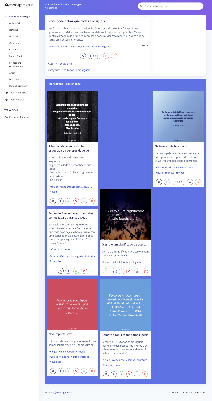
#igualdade (55, 361)
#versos (53, 356)
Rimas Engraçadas (18, 85)
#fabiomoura (66, 256)
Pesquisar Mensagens (20, 117)
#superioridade (164, 167)
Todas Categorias (18, 92)
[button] (114, 56)
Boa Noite (14, 79)
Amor (12, 72)
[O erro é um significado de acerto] (125, 214)
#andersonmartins (183, 167)
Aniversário (15, 23)
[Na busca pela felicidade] (178, 116)
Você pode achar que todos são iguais (77, 21)
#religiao (80, 351)
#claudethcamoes (122, 262)
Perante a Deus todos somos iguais (125, 335)
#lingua (53, 351)
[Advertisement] (178, 36)
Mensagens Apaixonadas (16, 64)
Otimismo (14, 43)
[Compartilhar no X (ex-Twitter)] (83, 56)
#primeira (89, 256)
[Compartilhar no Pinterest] (106, 56)
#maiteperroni (66, 351)
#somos (96, 46)
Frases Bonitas (16, 56)
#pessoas (54, 46)
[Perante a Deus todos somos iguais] (125, 304)
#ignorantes (84, 46)
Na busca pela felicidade (171, 146)
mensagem (21, 5)
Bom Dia (13, 36)
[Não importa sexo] (72, 304)
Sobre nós (173, 392)
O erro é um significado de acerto (124, 244)
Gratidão (13, 49)
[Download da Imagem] (84, 201)
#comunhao (55, 261)
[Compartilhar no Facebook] (91, 56)
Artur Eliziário (64, 63)
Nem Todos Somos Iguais (75, 70)
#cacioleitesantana (112, 364)
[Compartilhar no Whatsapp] (98, 56)
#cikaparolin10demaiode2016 (75, 186)
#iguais (106, 46)
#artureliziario (68, 46)
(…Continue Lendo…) (60, 249)
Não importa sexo (60, 334)
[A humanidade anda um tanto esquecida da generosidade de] (72, 116)
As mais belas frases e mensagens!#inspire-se (64, 6)
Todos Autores (16, 99)
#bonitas (169, 172)
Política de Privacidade (194, 392)
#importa (64, 356)
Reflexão (13, 29)
